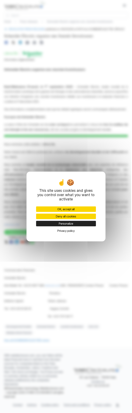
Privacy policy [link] (66, 230)
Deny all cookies (66, 216)
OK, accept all (66, 209)
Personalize (66, 223)
